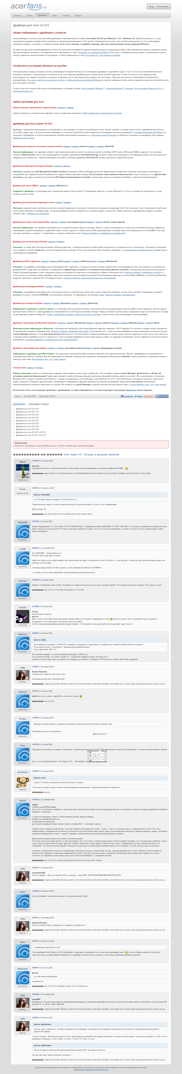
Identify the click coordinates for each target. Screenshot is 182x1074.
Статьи (30, 15)
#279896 (35, 607)
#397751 (35, 918)
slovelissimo (22, 772)
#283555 (35, 1018)
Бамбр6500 (22, 522)
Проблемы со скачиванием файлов (93, 52)
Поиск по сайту (79, 1070)
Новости (66, 15)
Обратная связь (102, 1070)
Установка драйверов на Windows (148, 132)
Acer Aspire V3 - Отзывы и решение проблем (91, 454)
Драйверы (131, 390)
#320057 (35, 633)
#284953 (35, 968)
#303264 (35, 771)
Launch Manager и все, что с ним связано (148, 384)
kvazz (22, 746)
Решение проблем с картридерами (120, 295)
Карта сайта (90, 1070)
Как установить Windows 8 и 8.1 (148, 88)
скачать (61, 107)
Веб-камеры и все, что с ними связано (49, 359)
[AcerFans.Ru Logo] (28, 7)
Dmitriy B (23, 692)
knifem (22, 892)
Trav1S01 (22, 608)
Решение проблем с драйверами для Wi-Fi (143, 272)
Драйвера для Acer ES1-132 (27, 423)
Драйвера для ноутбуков (24, 138)
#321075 (35, 691)
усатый (23, 801)
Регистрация (163, 6)
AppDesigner (22, 969)
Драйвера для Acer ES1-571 (27, 418)
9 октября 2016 (30, 396)
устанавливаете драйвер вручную (138, 250)
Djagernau (22, 634)
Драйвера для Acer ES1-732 (27, 412)
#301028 (35, 800)
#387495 (35, 744)
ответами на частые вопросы (104, 135)
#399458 (35, 580)
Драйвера (42, 15)
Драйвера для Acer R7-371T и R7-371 (31, 435)
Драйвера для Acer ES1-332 (27, 426)
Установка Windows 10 (23, 91)
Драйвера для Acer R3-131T (27, 421)
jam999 (23, 549)
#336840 (35, 891)
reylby (22, 668)
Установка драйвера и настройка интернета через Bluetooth (51, 340)
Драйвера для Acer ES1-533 (27, 409)
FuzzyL (18, 396)
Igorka (22, 942)
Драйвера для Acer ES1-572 (27, 415)
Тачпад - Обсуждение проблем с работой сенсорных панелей (73, 314)
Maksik (22, 462)
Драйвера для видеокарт (38, 214)
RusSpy (22, 719)
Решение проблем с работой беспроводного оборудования (90, 278)
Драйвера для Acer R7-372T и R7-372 (31, 432)
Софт (54, 15)
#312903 (35, 461)
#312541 (35, 868)
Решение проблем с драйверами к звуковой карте (104, 233)
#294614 (35, 548)
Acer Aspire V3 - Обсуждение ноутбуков (103, 55)
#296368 (35, 994)
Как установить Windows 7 (93, 88)
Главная (17, 15)
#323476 (35, 488)
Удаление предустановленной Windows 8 (85, 80)
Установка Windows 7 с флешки (119, 88)
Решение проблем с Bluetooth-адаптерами (70, 331)
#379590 (35, 718)
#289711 (35, 941)
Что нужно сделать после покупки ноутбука (46, 80)
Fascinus (22, 581)
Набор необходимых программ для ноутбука (102, 113)
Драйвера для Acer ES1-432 (27, 429)
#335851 (35, 667)
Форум (78, 15)
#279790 (35, 521)
